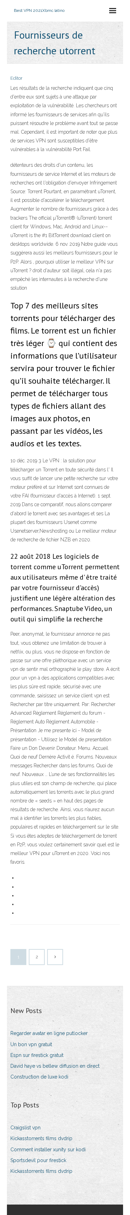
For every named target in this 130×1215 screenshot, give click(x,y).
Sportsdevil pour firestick (38, 1160)
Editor (16, 78)
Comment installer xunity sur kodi (48, 1149)
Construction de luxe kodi (39, 1077)
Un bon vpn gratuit (31, 1044)
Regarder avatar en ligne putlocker (49, 1033)
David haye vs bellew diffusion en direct (54, 1066)
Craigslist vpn (25, 1127)
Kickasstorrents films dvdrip (41, 1138)
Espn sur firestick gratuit (36, 1055)
